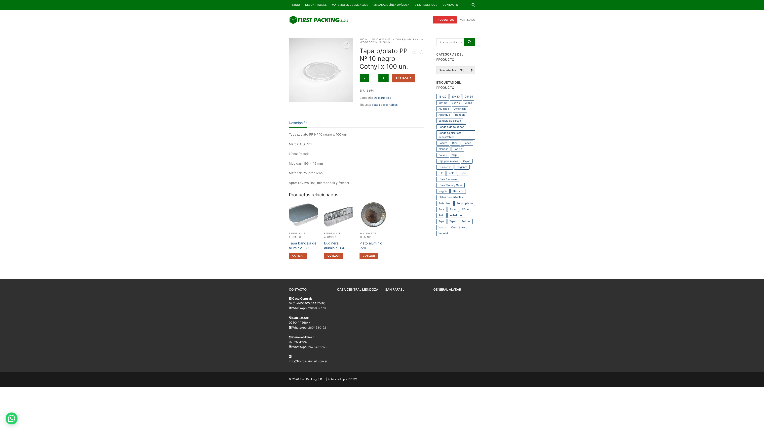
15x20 (442, 96)
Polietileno (445, 203)
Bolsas (443, 155)
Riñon (465, 209)
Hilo (441, 173)
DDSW (352, 379)
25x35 (469, 96)
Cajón (466, 161)
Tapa (441, 221)
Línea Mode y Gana (450, 185)
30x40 (443, 102)
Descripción (298, 123)
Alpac (468, 102)
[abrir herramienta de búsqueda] (473, 5)
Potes (453, 209)
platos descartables (385, 104)
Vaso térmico (459, 227)
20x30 (455, 96)
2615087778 (317, 308)
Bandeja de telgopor (451, 126)
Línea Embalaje (448, 179)
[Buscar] (469, 42)
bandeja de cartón (450, 120)
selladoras (456, 215)
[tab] (298, 123)
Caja (454, 155)
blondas (443, 148)
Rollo (441, 215)
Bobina (457, 148)
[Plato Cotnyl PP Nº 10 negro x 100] (414, 52)
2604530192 (317, 327)
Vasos (442, 227)
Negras (443, 191)
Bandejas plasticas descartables (450, 135)
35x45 (456, 102)
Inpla (451, 173)
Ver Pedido (467, 19)
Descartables (381, 39)
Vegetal (443, 233)
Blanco (467, 143)
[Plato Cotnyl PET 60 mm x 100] (421, 52)
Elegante (461, 167)
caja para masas (448, 161)
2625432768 (317, 347)
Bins (455, 143)
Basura (443, 143)
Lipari (462, 173)
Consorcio (445, 167)
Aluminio (444, 108)
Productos (445, 19)
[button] (346, 44)
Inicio (363, 39)
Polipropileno (465, 203)
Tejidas (466, 221)
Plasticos (458, 191)
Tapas (453, 221)
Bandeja (460, 114)
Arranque (444, 114)
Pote (441, 209)
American (460, 108)
